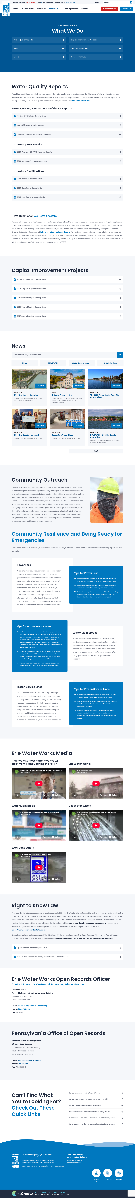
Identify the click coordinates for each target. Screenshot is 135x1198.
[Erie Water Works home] (6, 8)
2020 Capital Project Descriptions (31, 288)
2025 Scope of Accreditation (29, 179)
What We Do (53, 8)
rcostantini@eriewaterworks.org (32, 1006)
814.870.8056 (24, 1009)
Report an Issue (110, 9)
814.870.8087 (31, 2)
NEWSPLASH (53, 363)
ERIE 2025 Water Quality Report (30, 125)
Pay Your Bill (126, 9)
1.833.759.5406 (70, 2)
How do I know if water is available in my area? (89, 1112)
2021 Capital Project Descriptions (31, 279)
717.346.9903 (24, 1063)
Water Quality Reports (23, 40)
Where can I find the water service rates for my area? (92, 1124)
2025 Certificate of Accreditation (31, 197)
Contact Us (97, 2)
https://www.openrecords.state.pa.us (29, 930)
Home (15, 8)
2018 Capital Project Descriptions (31, 307)
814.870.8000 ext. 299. (80, 101)
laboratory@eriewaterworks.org (55, 232)
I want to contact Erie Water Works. (84, 1093)
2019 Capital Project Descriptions (31, 298)
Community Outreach (80, 48)
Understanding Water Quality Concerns (34, 134)
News (16, 48)
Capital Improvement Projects (84, 40)
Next (96, 451)
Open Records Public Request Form (32, 947)
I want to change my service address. (85, 1105)
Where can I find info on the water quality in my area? (92, 1118)
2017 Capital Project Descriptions (31, 316)
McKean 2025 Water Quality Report (32, 116)
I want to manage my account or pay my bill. (88, 1099)
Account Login (96, 1180)
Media (16, 57)
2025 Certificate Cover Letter (30, 188)
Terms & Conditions (57, 1166)
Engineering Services (70, 8)
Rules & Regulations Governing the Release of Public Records (43, 957)
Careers (84, 8)
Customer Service (27, 8)
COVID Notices (110, 363)
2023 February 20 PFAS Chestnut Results (34, 152)
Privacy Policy (43, 1166)
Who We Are (42, 8)
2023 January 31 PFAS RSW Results (32, 161)
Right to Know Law (78, 57)
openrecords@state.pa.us (29, 1060)
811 (42, 2)
